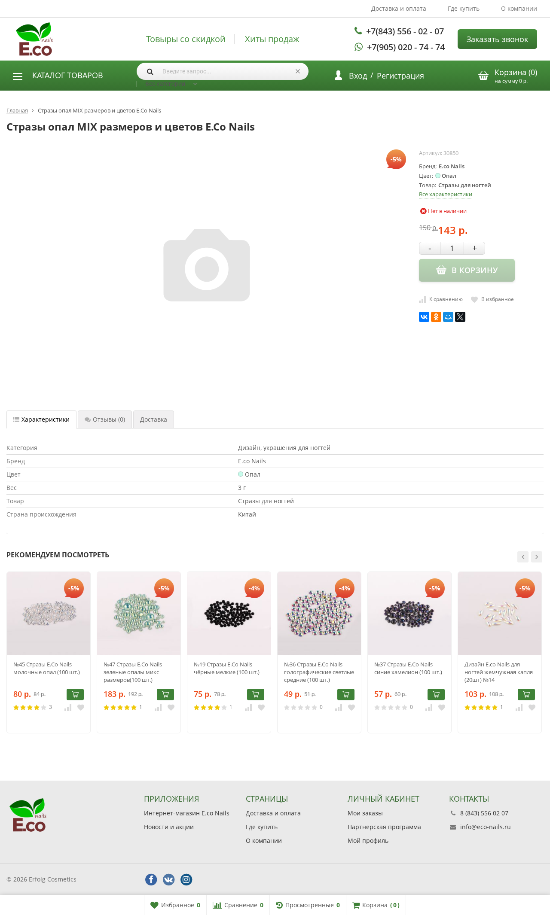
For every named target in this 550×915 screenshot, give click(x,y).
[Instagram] (186, 880)
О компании (519, 8)
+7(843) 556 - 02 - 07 (405, 31)
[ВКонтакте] (424, 317)
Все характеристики (445, 194)
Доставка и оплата (398, 8)
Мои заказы (365, 813)
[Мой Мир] (448, 317)
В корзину (75, 694)
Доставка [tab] (153, 419)
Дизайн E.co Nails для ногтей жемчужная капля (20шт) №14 (498, 672)
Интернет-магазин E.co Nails (186, 813)
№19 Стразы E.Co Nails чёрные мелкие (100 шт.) (227, 668)
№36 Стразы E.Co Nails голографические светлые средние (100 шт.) (319, 672)
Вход (358, 75)
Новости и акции (169, 827)
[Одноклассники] (436, 317)
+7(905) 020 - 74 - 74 (406, 47)
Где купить (464, 8)
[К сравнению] (68, 707)
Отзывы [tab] (109, 419)
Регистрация (400, 75)
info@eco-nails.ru (485, 827)
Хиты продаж (272, 39)
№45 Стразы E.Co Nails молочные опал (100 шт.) (46, 668)
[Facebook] (151, 880)
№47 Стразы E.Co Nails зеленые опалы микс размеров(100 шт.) (133, 672)
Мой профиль (368, 840)
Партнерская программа (384, 827)
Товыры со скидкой (186, 39)
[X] (460, 317)
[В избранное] (81, 707)
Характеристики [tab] (45, 419)
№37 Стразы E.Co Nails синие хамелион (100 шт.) (408, 668)
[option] (48, 652)
